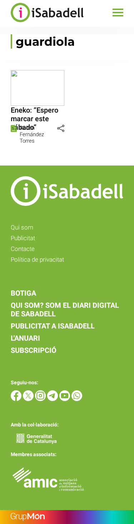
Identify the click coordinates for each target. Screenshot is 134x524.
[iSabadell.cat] (42, 23)
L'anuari (25, 338)
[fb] (17, 399)
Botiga (23, 293)
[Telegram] (53, 399)
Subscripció (33, 350)
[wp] (76, 399)
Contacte (23, 248)
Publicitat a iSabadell (53, 326)
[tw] (29, 399)
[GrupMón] (67, 517)
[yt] (65, 399)
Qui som (22, 227)
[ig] (41, 399)
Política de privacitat (37, 259)
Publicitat (23, 238)
